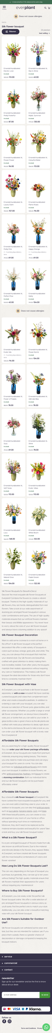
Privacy (40, 1028)
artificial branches (14, 774)
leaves (38, 774)
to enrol (45, 995)
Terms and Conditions (28, 1028)
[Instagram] (9, 1021)
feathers (26, 774)
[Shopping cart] (49, 8)
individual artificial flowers (25, 767)
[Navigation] (4, 7)
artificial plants (43, 808)
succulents (13, 811)
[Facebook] (4, 1021)
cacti (35, 811)
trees (44, 811)
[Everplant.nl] (25, 8)
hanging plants (25, 811)
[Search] (45, 8)
